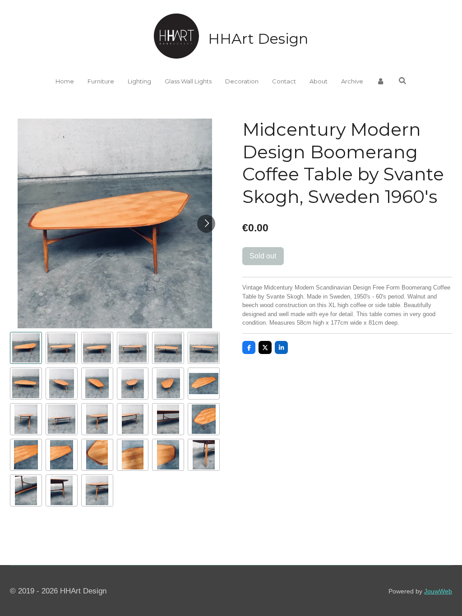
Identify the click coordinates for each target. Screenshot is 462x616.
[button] (26, 348)
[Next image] (206, 224)
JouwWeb (438, 591)
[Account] (380, 81)
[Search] (402, 80)
